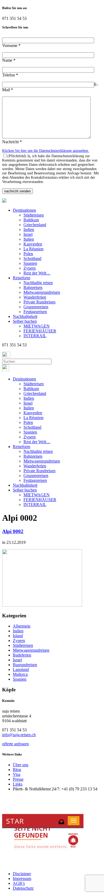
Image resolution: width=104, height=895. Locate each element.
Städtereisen (33, 215)
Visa (16, 774)
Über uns (20, 764)
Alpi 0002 (12, 531)
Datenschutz (23, 888)
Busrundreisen (25, 664)
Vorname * (11, 45)
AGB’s (19, 883)
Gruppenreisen (35, 307)
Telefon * (10, 75)
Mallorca (20, 674)
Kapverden (32, 244)
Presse (18, 779)
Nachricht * (12, 142)
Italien (28, 239)
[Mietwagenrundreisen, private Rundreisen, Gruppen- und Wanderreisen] (4, 201)
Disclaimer (22, 873)
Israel (28, 234)
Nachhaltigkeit (25, 316)
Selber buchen (25, 321)
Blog (17, 769)
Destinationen (24, 210)
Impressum (22, 878)
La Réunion (33, 249)
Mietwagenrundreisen (41, 292)
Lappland (21, 669)
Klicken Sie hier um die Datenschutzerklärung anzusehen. (45, 151)
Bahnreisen (32, 287)
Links (17, 784)
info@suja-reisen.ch (19, 734)
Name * (8, 60)
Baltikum (31, 220)
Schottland (32, 258)
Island (18, 635)
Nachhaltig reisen (38, 282)
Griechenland (34, 224)
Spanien (30, 263)
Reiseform (21, 278)
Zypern (29, 268)
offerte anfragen (15, 744)
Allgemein (21, 626)
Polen (28, 253)
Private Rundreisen (39, 302)
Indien (28, 229)
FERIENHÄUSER (39, 331)
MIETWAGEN (36, 326)
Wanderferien (34, 297)
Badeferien (22, 655)
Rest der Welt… (36, 273)
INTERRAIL (34, 335)
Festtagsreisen (35, 311)
